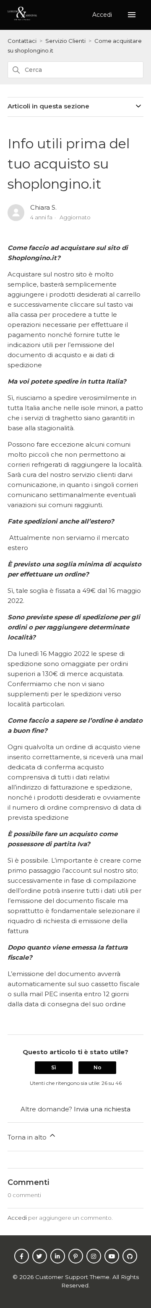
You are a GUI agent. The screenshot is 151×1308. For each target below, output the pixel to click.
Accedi (17, 1217)
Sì (53, 1067)
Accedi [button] (103, 14)
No (98, 1067)
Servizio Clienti (65, 40)
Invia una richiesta (102, 1109)
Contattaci (22, 40)
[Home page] (22, 18)
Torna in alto (28, 1137)
